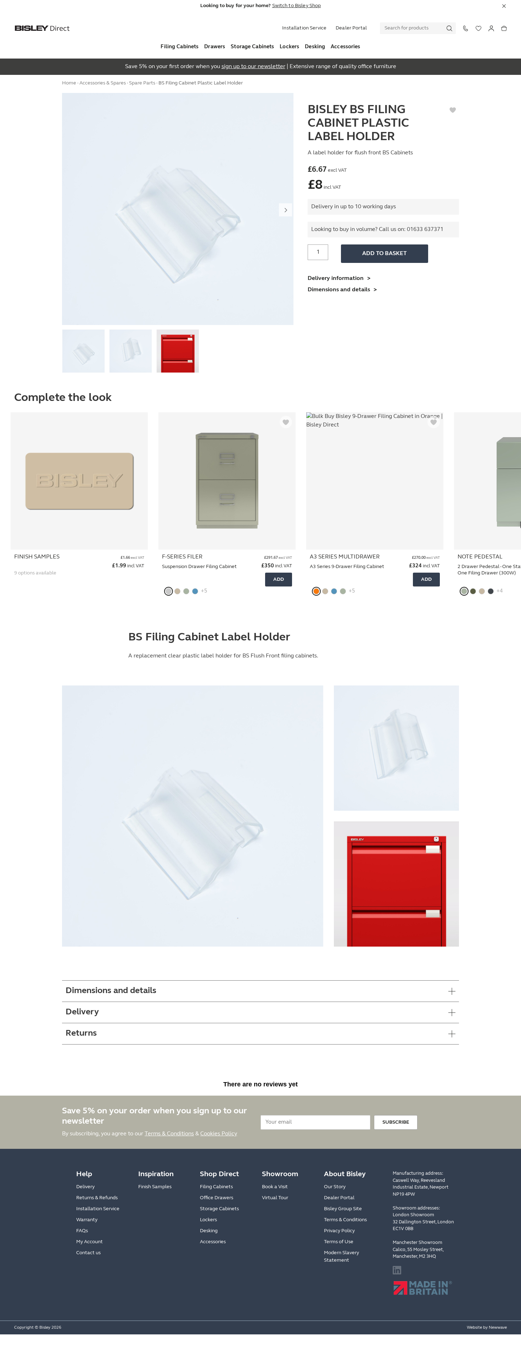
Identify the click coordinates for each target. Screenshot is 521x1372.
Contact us (88, 1253)
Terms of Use (338, 1242)
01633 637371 (425, 229)
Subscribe (395, 1122)
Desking (315, 47)
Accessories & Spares (102, 83)
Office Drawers (216, 1198)
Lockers (289, 47)
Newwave (498, 1328)
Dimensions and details (339, 290)
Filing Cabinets (179, 47)
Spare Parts (142, 83)
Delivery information (336, 278)
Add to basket (384, 254)
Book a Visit (275, 1187)
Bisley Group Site (343, 1209)
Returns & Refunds (97, 1198)
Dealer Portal (351, 28)
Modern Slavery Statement (341, 1256)
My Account (89, 1242)
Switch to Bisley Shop (296, 6)
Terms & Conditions (169, 1134)
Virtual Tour (275, 1198)
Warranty (86, 1220)
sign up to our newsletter (253, 67)
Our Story (335, 1187)
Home (69, 83)
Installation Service (304, 28)
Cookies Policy (218, 1134)
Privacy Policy (339, 1231)
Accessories (345, 47)
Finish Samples (155, 1187)
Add (278, 579)
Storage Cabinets (252, 47)
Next (285, 209)
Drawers (214, 47)
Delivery (85, 1187)
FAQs (82, 1231)
